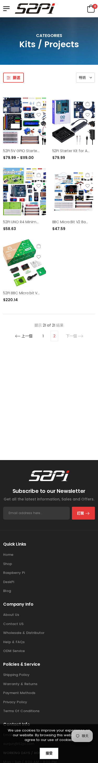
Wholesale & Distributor (23, 632)
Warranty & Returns (20, 683)
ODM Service (14, 650)
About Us (11, 614)
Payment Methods (19, 692)
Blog (7, 590)
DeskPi (8, 581)
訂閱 (80, 513)
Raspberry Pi (14, 572)
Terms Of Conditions (21, 710)
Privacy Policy (15, 702)
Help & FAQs (14, 641)
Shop (7, 563)
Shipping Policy (16, 674)
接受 (49, 753)
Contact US (13, 623)
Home (8, 554)
